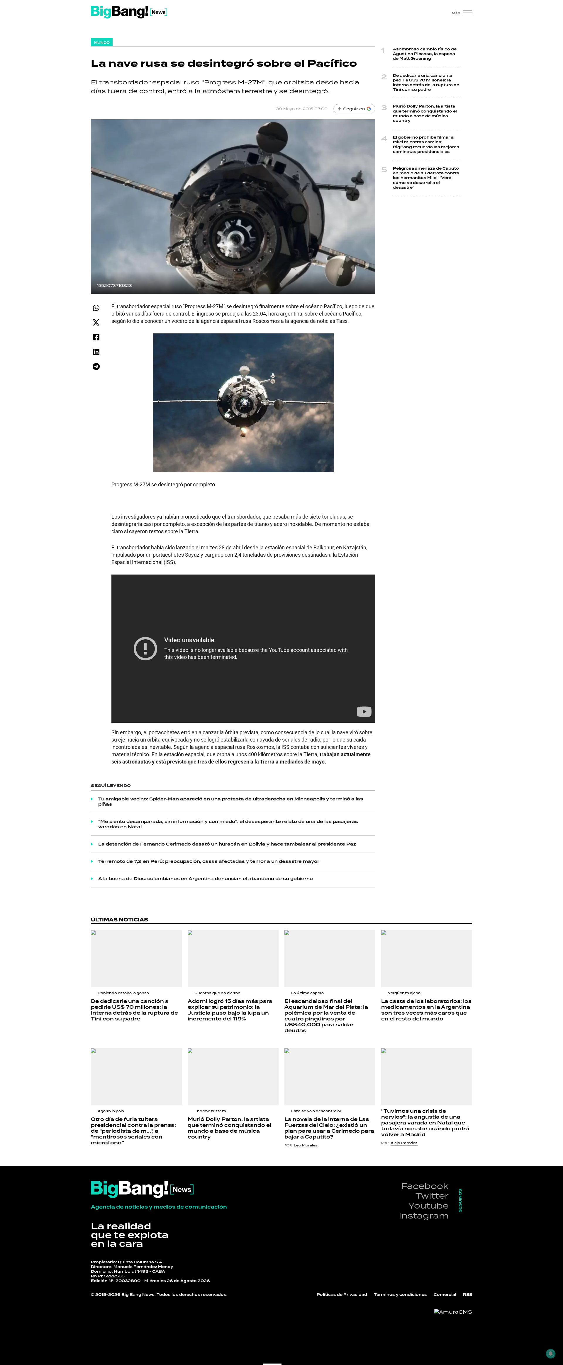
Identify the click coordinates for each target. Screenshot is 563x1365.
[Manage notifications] (550, 1353)
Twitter (432, 1195)
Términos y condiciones (400, 1294)
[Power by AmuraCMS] (453, 1312)
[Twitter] (96, 322)
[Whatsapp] (96, 308)
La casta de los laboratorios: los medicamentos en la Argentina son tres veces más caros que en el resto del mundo (426, 1010)
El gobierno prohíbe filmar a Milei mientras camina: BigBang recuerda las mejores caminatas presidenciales (426, 144)
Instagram (424, 1215)
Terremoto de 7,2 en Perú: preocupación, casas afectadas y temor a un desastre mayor (208, 861)
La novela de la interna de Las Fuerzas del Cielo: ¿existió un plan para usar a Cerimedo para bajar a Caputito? (329, 1128)
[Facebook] (96, 337)
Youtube (428, 1205)
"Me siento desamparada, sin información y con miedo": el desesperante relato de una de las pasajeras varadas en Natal (228, 824)
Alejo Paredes (404, 1143)
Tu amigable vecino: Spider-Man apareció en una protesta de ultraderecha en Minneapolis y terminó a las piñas (230, 801)
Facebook (425, 1185)
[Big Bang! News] (129, 12)
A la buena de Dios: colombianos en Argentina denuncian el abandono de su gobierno (205, 879)
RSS (467, 1294)
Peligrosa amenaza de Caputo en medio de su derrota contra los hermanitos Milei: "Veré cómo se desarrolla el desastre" (426, 178)
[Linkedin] (96, 352)
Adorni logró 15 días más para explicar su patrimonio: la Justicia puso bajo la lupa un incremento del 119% (230, 1010)
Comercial (445, 1294)
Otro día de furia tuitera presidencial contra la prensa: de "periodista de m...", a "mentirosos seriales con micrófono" (133, 1131)
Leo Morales (306, 1145)
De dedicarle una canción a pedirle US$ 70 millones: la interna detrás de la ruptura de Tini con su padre (426, 83)
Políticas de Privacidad (342, 1294)
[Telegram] (96, 366)
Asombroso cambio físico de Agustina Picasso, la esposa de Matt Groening (425, 54)
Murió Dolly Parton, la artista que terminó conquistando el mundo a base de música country (425, 113)
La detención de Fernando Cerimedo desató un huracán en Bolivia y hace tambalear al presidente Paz (227, 844)
